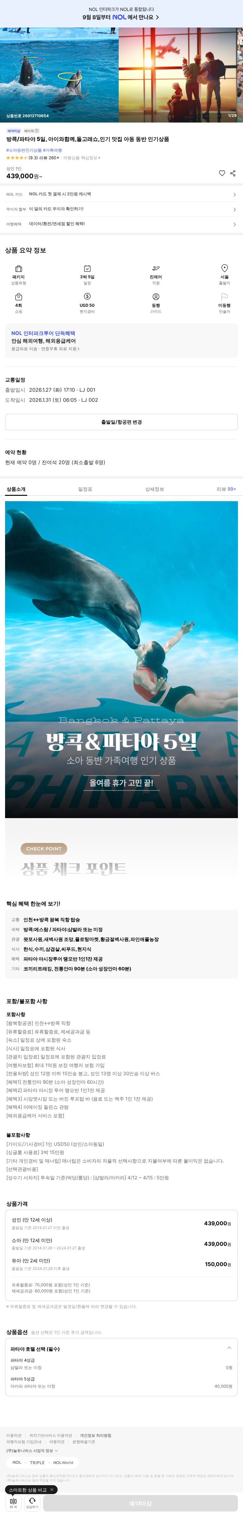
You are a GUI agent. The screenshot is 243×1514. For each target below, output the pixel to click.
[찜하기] (222, 173)
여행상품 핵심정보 (80, 157)
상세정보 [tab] (154, 489)
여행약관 (57, 1441)
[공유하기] (233, 173)
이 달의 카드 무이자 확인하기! (56, 208)
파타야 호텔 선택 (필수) (35, 1349)
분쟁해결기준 (83, 1441)
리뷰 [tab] (226, 489)
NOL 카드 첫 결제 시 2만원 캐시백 (60, 193)
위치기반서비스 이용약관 (50, 1435)
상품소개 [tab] (16, 489)
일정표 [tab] (85, 489)
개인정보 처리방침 (95, 1435)
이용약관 (14, 1435)
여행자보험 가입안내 (23, 1441)
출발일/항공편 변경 (121, 422)
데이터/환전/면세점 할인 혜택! (57, 223)
